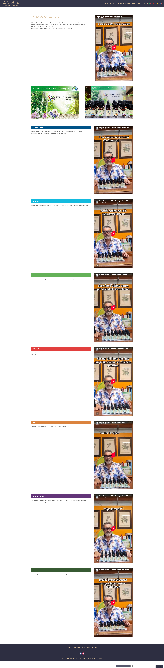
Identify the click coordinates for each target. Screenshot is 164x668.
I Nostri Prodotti (120, 3)
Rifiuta (126, 666)
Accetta (119, 666)
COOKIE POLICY (86, 647)
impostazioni (107, 666)
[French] (161, 5)
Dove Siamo (139, 3)
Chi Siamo (112, 3)
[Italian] (150, 5)
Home (106, 3)
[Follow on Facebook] (81, 653)
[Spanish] (157, 5)
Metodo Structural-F (130, 3)
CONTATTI (94, 647)
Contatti (146, 3)
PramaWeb (99, 658)
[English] (154, 5)
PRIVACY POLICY (76, 647)
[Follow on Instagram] (83, 653)
